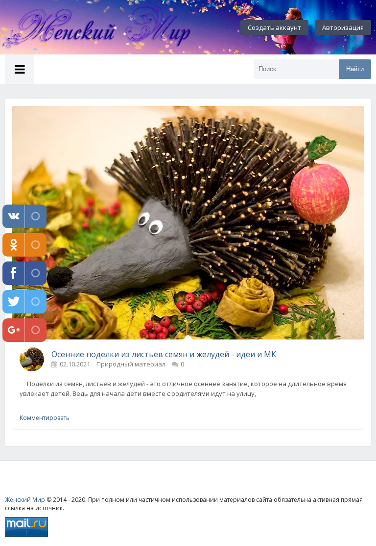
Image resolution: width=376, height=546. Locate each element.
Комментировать (45, 418)
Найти (355, 69)
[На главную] (108, 27)
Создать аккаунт (274, 27)
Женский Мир (25, 499)
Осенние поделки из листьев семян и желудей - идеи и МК (163, 354)
